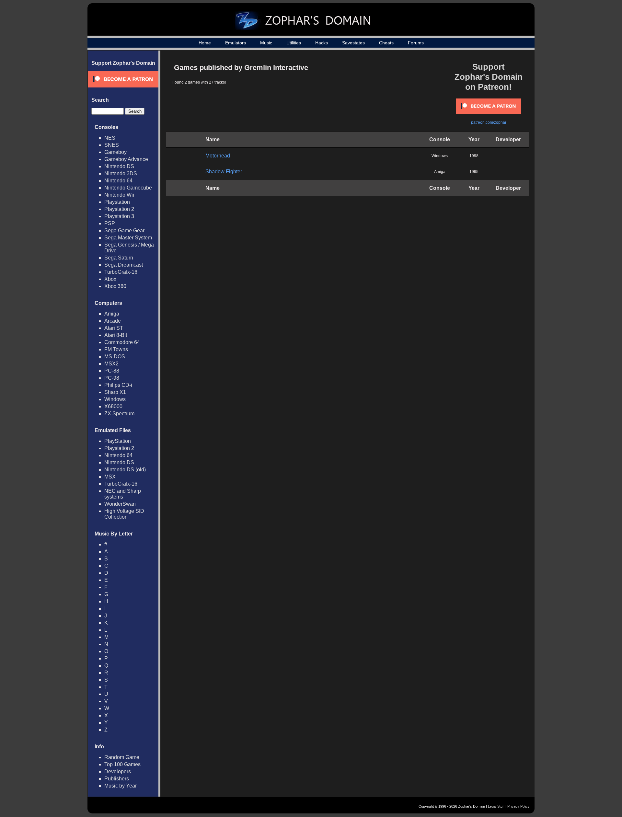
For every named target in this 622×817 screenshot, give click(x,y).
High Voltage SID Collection (124, 514)
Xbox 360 (115, 286)
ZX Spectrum (119, 413)
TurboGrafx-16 (120, 272)
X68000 (113, 406)
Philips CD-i (118, 385)
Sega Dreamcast (123, 265)
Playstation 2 (119, 209)
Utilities (293, 42)
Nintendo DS (119, 166)
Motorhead (217, 155)
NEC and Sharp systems (122, 494)
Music (266, 42)
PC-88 (111, 371)
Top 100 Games (122, 764)
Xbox (110, 279)
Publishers (116, 778)
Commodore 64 (122, 342)
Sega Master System (128, 237)
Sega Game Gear (124, 230)
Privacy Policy (518, 806)
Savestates (353, 42)
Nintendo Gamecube (128, 187)
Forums (416, 42)
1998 (473, 156)
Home (205, 42)
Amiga (111, 313)
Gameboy (115, 152)
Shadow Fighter (223, 171)
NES (109, 138)
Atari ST (113, 328)
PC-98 (111, 378)
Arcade (112, 321)
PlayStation (117, 441)
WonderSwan (120, 504)
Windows (115, 399)
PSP (109, 223)
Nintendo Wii (119, 195)
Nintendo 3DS (120, 173)
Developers (117, 771)
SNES (111, 145)
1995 (473, 171)
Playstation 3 (119, 216)
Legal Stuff (496, 806)
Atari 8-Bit (115, 335)
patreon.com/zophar (488, 122)
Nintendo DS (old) (125, 469)
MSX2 (111, 363)
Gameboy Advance (126, 159)
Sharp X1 (115, 392)
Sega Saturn (118, 257)
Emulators (235, 42)
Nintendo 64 (118, 180)
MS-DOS (114, 356)
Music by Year (120, 785)
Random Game (121, 757)
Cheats (386, 42)
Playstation (117, 202)
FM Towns (116, 349)
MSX (110, 476)
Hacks (321, 42)
